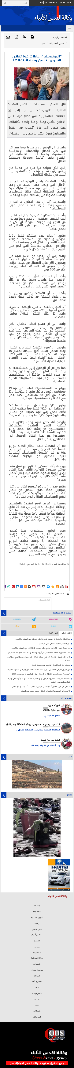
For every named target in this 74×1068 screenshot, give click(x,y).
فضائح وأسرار (37, 935)
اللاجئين (37, 941)
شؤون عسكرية (37, 917)
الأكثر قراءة (37, 993)
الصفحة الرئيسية (60, 38)
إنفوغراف (37, 1017)
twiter (53, 626)
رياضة (37, 923)
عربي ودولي (37, 929)
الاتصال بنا (53, 2)
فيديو (37, 999)
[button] (8, 37)
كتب (37, 987)
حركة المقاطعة (37, 958)
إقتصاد (37, 906)
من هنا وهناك (37, 970)
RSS (17, 626)
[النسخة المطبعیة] (32, 37)
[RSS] (24, 37)
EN (41, 2)
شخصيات (36, 964)
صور (37, 1005)
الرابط (69, 2)
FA (46, 2)
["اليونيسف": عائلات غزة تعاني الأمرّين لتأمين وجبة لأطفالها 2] (41, 83)
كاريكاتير (36, 1011)
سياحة (37, 947)
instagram (53, 619)
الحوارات (37, 976)
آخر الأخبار (53, 633)
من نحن (62, 2)
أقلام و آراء (37, 981)
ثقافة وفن (36, 911)
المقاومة (37, 952)
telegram (16, 619)
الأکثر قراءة (66, 633)
